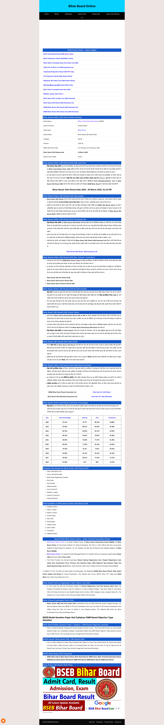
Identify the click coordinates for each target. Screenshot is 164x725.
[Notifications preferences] (3, 720)
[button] (82, 18)
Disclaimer (99, 722)
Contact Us (118, 722)
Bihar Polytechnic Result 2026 (53, 58)
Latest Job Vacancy (112, 14)
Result (57, 14)
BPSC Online (68, 58)
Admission (68, 14)
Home (47, 14)
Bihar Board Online (82, 6)
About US (92, 722)
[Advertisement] (82, 36)
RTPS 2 (60, 94)
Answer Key (96, 14)
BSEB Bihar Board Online (56, 542)
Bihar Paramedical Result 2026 (54, 54)
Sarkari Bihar (69, 54)
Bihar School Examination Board (88, 121)
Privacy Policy (108, 722)
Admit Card (82, 14)
